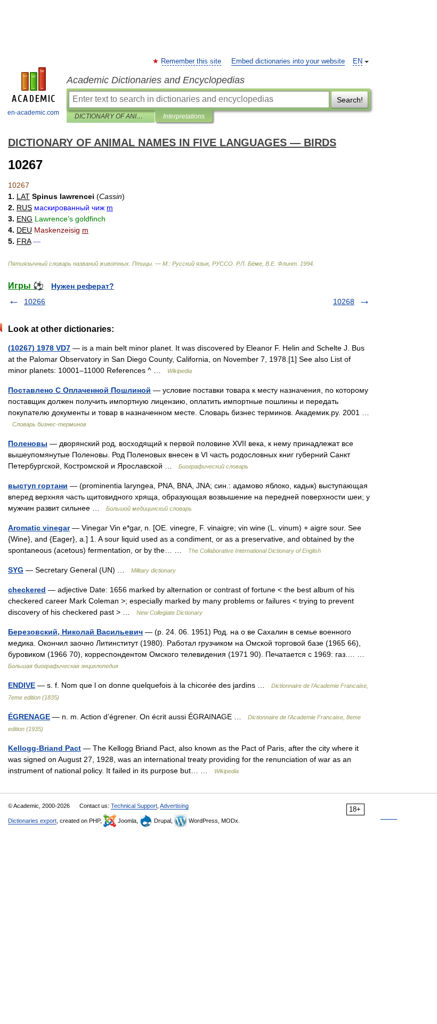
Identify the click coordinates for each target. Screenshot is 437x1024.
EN (357, 61)
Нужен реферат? (82, 286)
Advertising (174, 806)
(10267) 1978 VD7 (39, 348)
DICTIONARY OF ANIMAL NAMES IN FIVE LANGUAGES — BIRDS (111, 116)
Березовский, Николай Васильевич (75, 632)
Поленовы (27, 443)
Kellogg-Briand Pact (44, 748)
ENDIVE (21, 685)
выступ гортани (38, 485)
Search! (350, 100)
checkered (27, 589)
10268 (343, 301)
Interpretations (184, 116)
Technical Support (134, 806)
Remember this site (191, 61)
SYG (15, 570)
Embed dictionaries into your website (288, 61)
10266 (34, 301)
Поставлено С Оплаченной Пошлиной (79, 390)
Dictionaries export (32, 820)
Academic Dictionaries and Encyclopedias (156, 80)
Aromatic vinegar (39, 527)
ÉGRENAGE (29, 716)
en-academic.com (33, 112)
